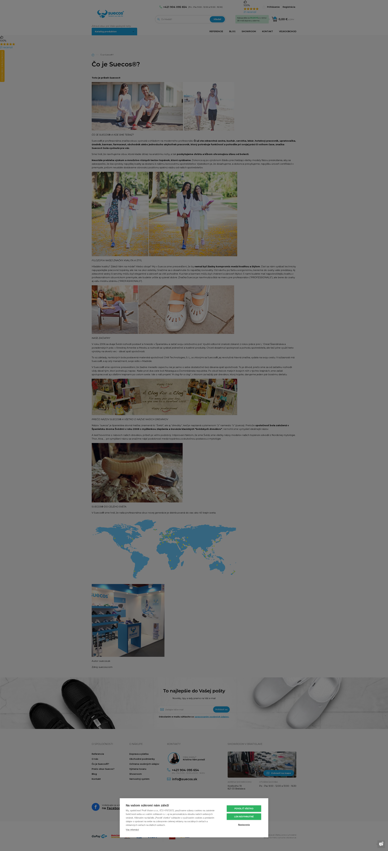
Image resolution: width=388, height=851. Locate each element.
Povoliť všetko (244, 808)
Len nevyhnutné (244, 817)
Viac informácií (132, 830)
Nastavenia (244, 825)
